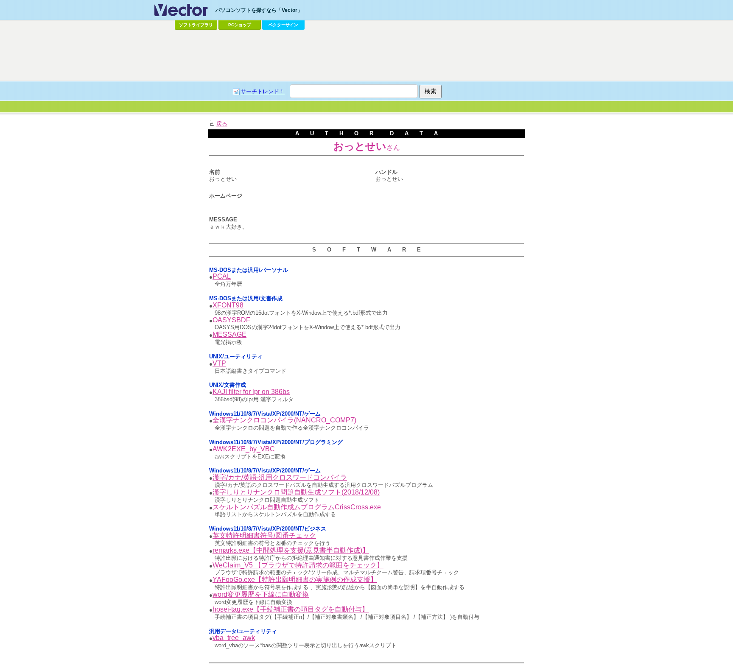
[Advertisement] (366, 55)
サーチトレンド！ (263, 91)
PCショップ (239, 24)
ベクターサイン (283, 24)
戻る (221, 123)
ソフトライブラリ (196, 24)
